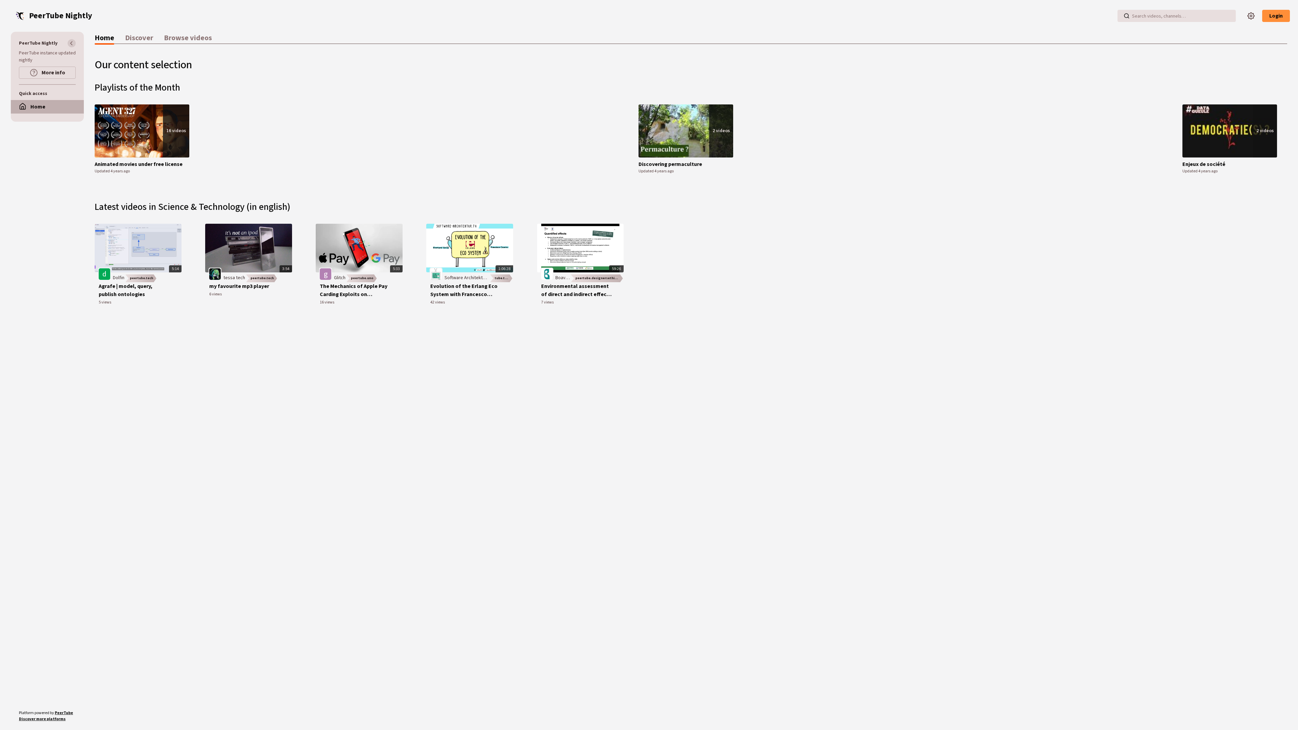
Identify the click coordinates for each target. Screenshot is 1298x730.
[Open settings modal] (1251, 16)
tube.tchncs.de (504, 278)
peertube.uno (362, 278)
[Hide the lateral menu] (72, 43)
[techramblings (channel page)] (215, 273)
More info (53, 72)
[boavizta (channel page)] (547, 273)
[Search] (1127, 16)
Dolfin (118, 277)
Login (1276, 16)
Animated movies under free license (139, 164)
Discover (139, 37)
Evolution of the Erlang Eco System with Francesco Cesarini (464, 290)
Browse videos (188, 37)
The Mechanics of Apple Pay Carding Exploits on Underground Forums (353, 290)
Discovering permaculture (670, 164)
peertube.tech (141, 278)
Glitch (339, 277)
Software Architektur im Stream (476, 277)
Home (104, 37)
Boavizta (564, 277)
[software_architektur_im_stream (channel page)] (436, 273)
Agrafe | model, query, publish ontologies (125, 290)
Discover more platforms (42, 719)
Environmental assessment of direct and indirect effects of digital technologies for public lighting (576, 290)
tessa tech (234, 277)
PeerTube (64, 713)
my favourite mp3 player (239, 286)
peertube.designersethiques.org (599, 278)
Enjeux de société (1203, 164)
